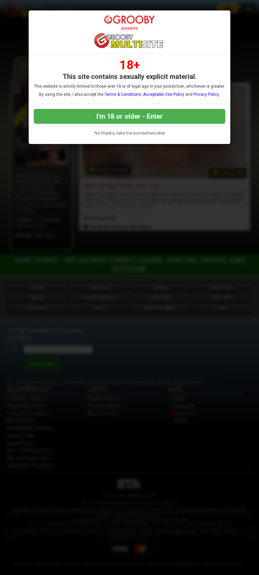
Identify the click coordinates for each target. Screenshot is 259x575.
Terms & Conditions (123, 94)
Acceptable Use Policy (163, 94)
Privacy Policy (206, 94)
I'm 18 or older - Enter (129, 116)
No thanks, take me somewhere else (129, 133)
